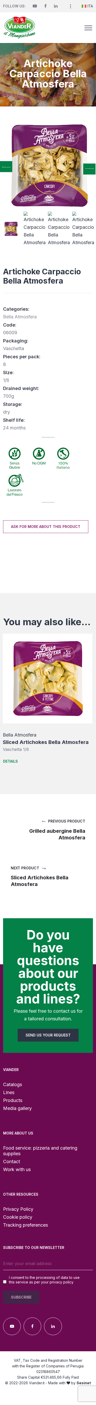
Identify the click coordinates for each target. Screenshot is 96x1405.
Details (10, 761)
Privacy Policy (18, 1209)
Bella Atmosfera (20, 316)
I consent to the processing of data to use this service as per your (44, 1279)
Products (12, 1100)
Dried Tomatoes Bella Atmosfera (43, 742)
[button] (70, 6)
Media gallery (17, 1108)
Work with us (17, 1169)
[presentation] (6, 166)
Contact (11, 1161)
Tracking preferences (25, 1225)
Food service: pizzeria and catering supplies (40, 1150)
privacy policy (61, 1282)
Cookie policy (17, 1217)
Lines (8, 1092)
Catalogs (12, 1084)
